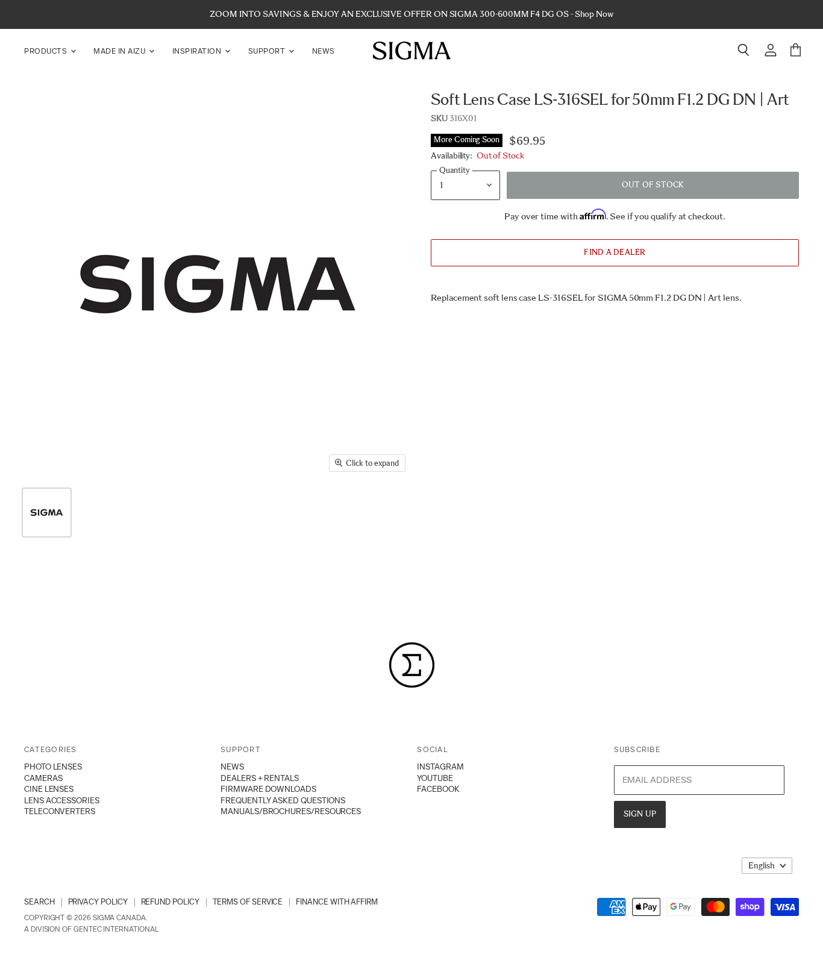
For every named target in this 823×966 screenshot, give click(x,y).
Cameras (43, 778)
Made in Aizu (120, 50)
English (761, 866)
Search (39, 901)
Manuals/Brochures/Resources (291, 811)
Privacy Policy (98, 901)
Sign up (640, 813)
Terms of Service (248, 901)
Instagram (440, 766)
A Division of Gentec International (91, 929)
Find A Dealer (614, 252)
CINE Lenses (49, 789)
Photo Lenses (53, 766)
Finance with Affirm (337, 901)
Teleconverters (59, 811)
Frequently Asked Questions (283, 800)
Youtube (434, 778)
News (323, 50)
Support (267, 50)
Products (46, 50)
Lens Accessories (61, 800)
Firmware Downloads (268, 789)
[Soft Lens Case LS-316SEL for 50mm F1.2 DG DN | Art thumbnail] (46, 512)
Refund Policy (170, 901)
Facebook (438, 789)
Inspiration (198, 50)
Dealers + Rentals (260, 778)
